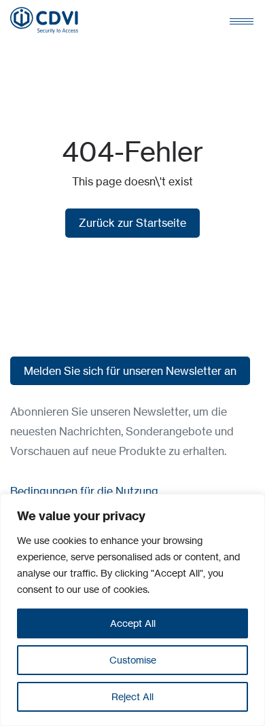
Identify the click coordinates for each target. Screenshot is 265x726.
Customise (132, 660)
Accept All (133, 623)
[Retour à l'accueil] (44, 20)
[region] (132, 610)
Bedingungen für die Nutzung (84, 491)
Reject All (132, 696)
